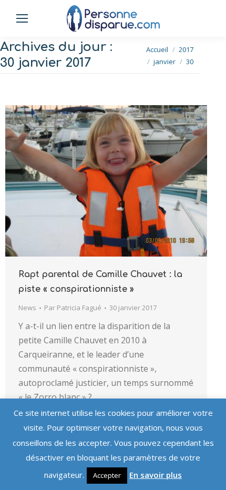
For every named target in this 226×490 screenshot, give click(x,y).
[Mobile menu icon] (22, 18)
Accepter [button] (107, 475)
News (27, 307)
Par (72, 307)
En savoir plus (155, 474)
